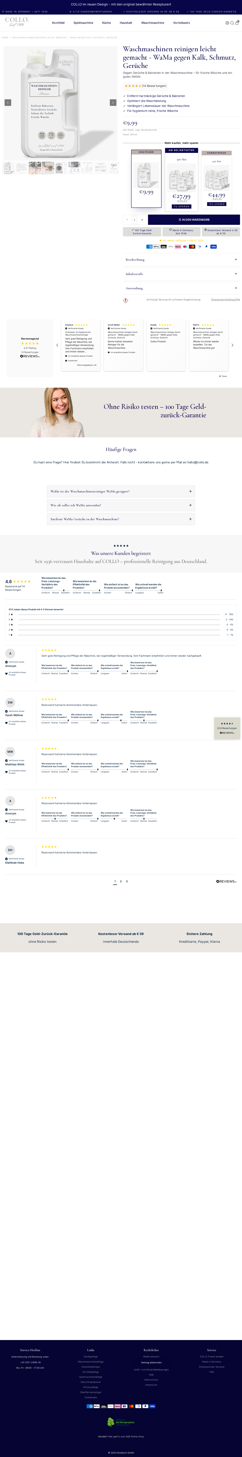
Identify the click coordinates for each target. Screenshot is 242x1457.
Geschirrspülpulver (91, 1382)
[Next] (113, 102)
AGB (151, 1374)
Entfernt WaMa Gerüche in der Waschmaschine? (85, 519)
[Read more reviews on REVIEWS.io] (30, 356)
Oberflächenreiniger (90, 1392)
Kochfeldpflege (91, 1372)
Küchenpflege (90, 1387)
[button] (145, 86)
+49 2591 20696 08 (30, 1362)
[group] (22, 582)
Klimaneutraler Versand (211, 1366)
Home (4, 37)
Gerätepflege (91, 1356)
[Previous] (8, 102)
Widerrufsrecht (151, 1356)
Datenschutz (151, 1379)
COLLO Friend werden (212, 1356)
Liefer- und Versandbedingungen (151, 1369)
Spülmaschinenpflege (90, 1377)
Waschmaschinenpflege (91, 1361)
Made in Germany (211, 1361)
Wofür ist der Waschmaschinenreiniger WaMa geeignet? (90, 491)
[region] (145, 345)
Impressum (151, 1384)
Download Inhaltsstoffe (225, 299)
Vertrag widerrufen (151, 1362)
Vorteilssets (90, 1397)
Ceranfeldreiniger (90, 1366)
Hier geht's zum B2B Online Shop (126, 1436)
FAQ (212, 1372)
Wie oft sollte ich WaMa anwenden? (76, 505)
